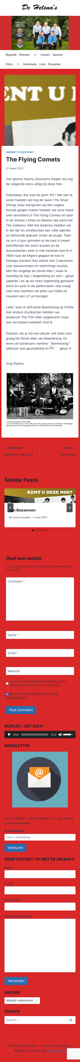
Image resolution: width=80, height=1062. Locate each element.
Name (13, 635)
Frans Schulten (22, 517)
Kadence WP (56, 1051)
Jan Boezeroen (22, 510)
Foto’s (9, 64)
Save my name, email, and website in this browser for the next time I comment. (38, 683)
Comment (16, 581)
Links (42, 64)
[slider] (34, 734)
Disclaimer (54, 64)
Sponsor (58, 54)
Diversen (24, 54)
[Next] (70, 507)
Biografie (11, 54)
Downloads (30, 64)
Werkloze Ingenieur (18, 451)
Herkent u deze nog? (20, 152)
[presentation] (40, 495)
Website (14, 671)
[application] (40, 734)
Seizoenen (68, 451)
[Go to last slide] (10, 507)
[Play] (9, 734)
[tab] (32, 530)
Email (13, 653)
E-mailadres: (14, 831)
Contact (45, 54)
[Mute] (60, 734)
